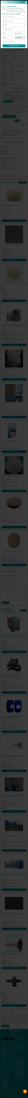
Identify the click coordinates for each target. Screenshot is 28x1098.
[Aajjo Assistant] (25, 1091)
